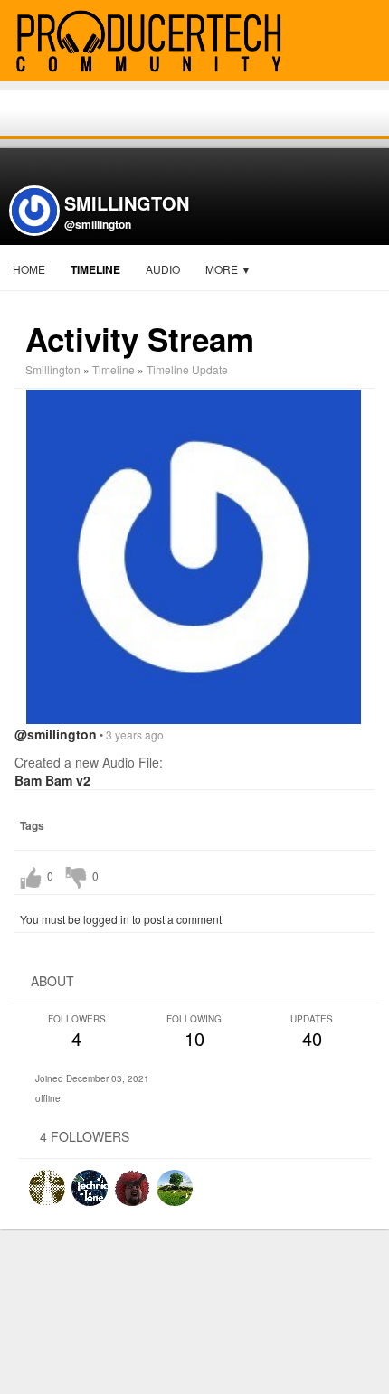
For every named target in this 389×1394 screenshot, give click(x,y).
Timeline (95, 269)
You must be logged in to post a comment (121, 919)
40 (311, 1032)
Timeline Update (187, 369)
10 (194, 1032)
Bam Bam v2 (52, 780)
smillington (53, 369)
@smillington (97, 224)
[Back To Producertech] (367, 42)
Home (29, 269)
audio (163, 269)
